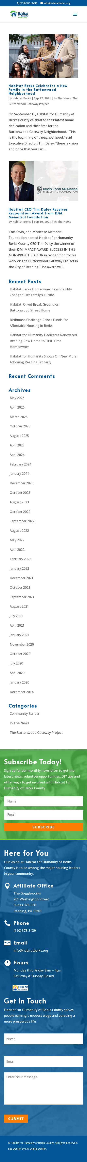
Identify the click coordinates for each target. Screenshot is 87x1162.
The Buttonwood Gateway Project (36, 732)
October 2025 (20, 426)
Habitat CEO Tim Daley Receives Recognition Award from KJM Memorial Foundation (38, 213)
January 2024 (19, 473)
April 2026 (17, 407)
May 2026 (17, 398)
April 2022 (17, 549)
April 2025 (17, 445)
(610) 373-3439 (25, 930)
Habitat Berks (22, 98)
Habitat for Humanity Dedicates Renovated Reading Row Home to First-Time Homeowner (43, 341)
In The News (62, 98)
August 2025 (19, 435)
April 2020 (17, 673)
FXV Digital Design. (36, 1148)
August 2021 (19, 606)
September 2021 (22, 597)
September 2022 (22, 521)
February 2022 (20, 559)
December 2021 (21, 578)
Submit (16, 1118)
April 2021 (17, 625)
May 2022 (17, 540)
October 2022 (20, 511)
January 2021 (19, 635)
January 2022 (19, 568)
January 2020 (19, 682)
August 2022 (19, 530)
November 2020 (22, 644)
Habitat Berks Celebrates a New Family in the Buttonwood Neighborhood (38, 89)
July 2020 (16, 663)
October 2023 (20, 492)
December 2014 (21, 692)
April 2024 (17, 455)
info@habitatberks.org (31, 950)
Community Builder (24, 713)
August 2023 (19, 502)
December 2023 (21, 483)
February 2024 (20, 464)
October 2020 (20, 654)
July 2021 (16, 616)
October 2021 (20, 587)
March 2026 (19, 417)
